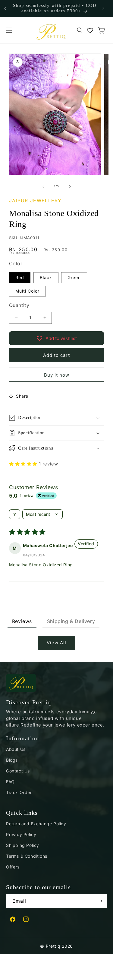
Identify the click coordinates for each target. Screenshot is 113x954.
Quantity (19, 305)
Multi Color (27, 290)
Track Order (19, 792)
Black (46, 277)
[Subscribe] (100, 901)
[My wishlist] (90, 30)
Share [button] (22, 396)
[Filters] (14, 514)
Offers (13, 866)
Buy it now (56, 375)
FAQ (10, 781)
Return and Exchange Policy (36, 823)
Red (19, 277)
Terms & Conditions (26, 856)
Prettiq (53, 946)
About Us (16, 749)
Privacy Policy (21, 834)
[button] (9, 30)
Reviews (22, 621)
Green (74, 277)
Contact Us (18, 770)
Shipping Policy (22, 845)
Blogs (12, 760)
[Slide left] (43, 186)
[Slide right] (70, 186)
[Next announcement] (103, 8)
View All (56, 643)
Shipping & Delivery (71, 621)
